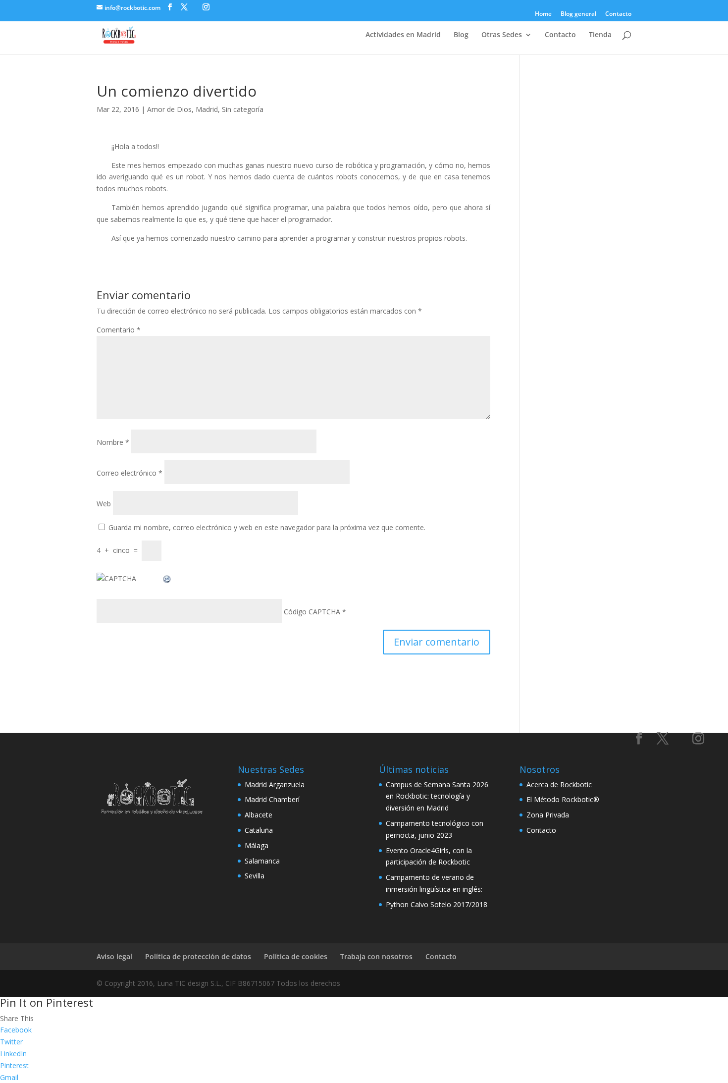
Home (543, 14)
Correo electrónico (129, 473)
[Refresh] (167, 578)
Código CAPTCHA (312, 611)
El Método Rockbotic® (562, 799)
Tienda (600, 35)
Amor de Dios (169, 109)
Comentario (119, 329)
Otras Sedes (501, 35)
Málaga (256, 845)
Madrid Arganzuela (275, 784)
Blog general (578, 14)
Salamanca (262, 861)
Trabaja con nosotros (376, 956)
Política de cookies (295, 956)
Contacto (618, 14)
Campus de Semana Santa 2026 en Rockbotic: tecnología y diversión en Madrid (437, 796)
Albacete (258, 814)
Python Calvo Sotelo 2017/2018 (436, 904)
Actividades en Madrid (403, 35)
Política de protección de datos (198, 956)
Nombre (113, 442)
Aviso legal (114, 956)
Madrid (207, 109)
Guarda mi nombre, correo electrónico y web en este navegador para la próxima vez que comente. (266, 527)
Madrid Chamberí (272, 799)
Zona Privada (547, 814)
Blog (461, 35)
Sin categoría (242, 109)
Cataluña (259, 830)
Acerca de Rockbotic (559, 784)
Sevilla (254, 875)
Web (104, 503)
